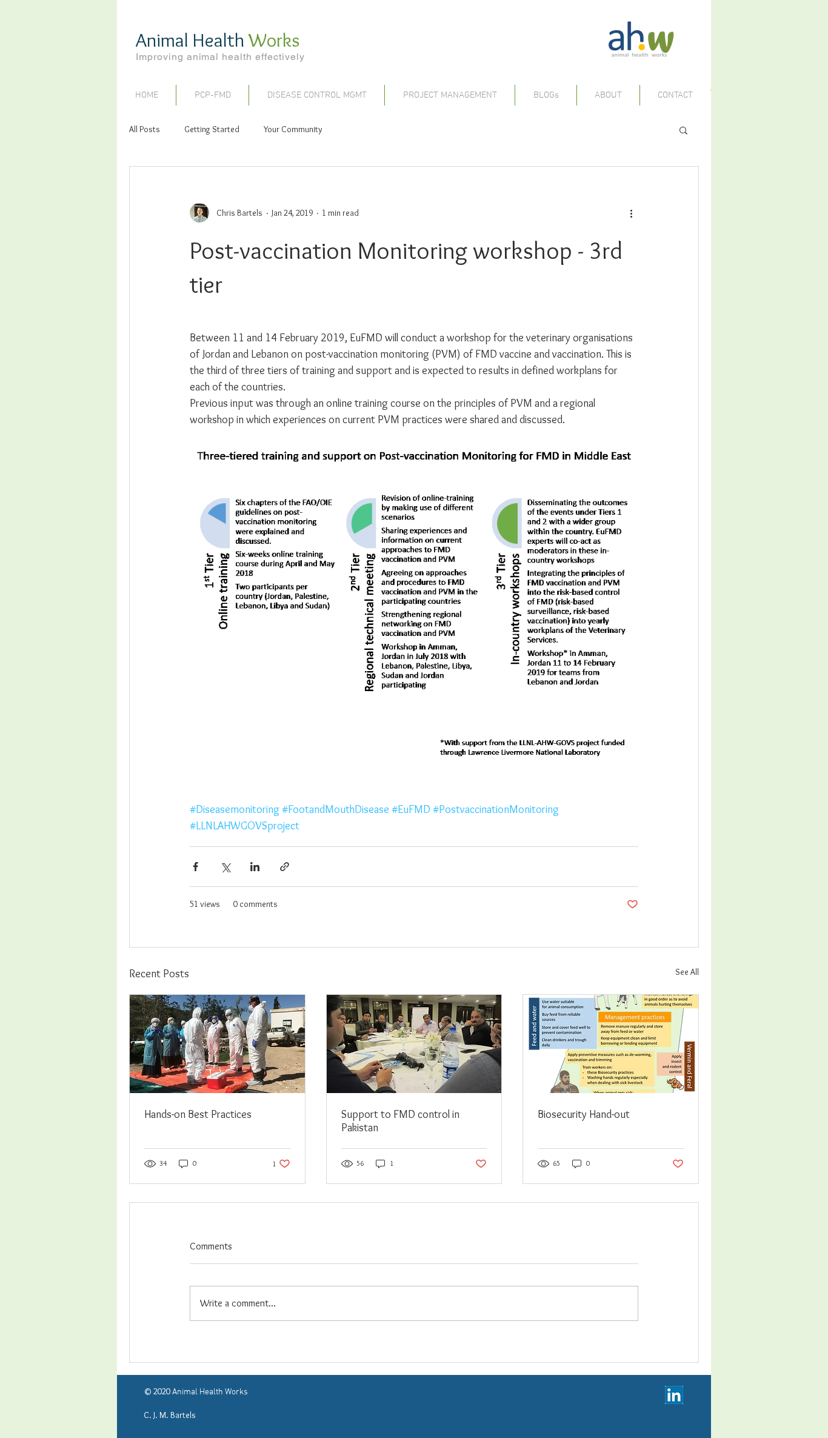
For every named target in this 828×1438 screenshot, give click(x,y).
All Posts (144, 129)
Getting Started (211, 129)
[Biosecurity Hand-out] (610, 1044)
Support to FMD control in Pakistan (400, 1121)
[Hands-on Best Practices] (217, 1044)
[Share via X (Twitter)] (225, 866)
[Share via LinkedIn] (255, 866)
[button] (683, 130)
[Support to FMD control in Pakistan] (414, 1044)
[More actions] (631, 213)
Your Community (293, 129)
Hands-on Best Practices (198, 1114)
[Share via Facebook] (195, 866)
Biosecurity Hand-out (584, 1114)
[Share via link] (284, 866)
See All (687, 971)
